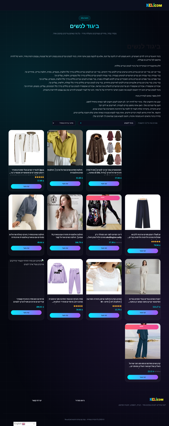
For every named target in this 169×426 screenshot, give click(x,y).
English (18, 424)
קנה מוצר (104, 184)
